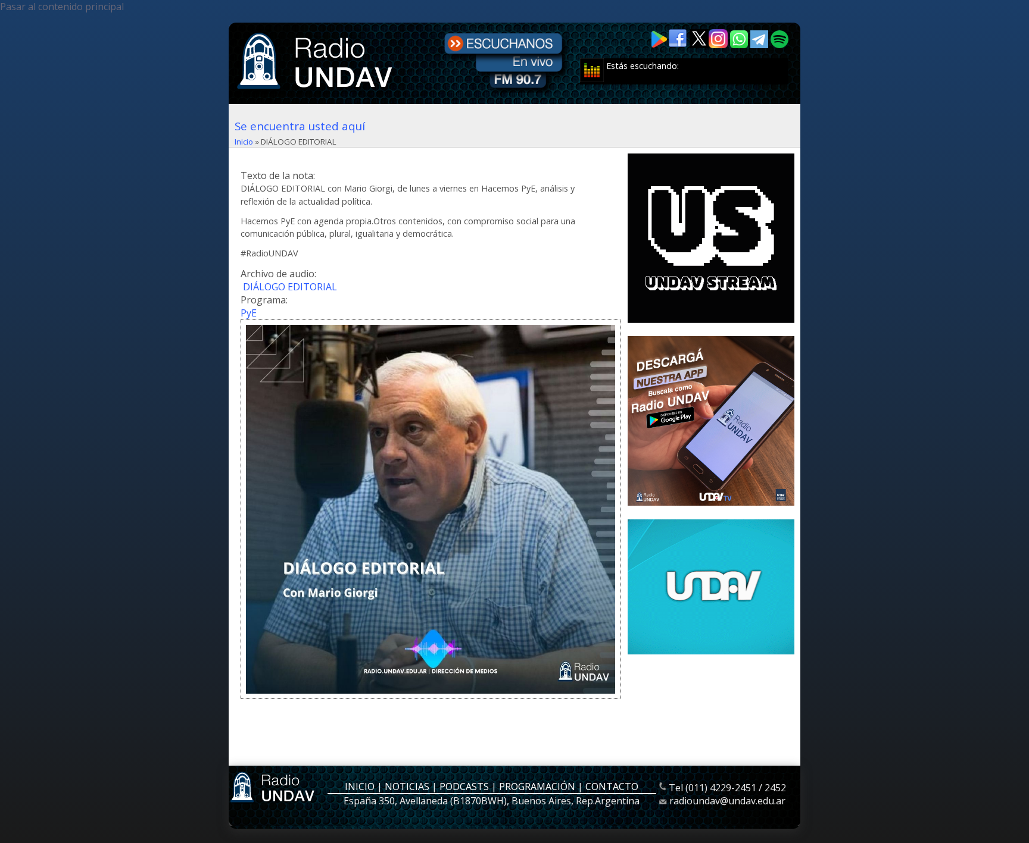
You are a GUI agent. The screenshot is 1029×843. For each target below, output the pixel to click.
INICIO (360, 786)
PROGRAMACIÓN (537, 786)
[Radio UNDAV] (317, 90)
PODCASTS (464, 786)
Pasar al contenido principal (62, 6)
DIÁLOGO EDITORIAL (290, 286)
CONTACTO (611, 786)
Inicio (244, 141)
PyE (249, 312)
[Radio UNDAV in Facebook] (679, 45)
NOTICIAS (407, 786)
